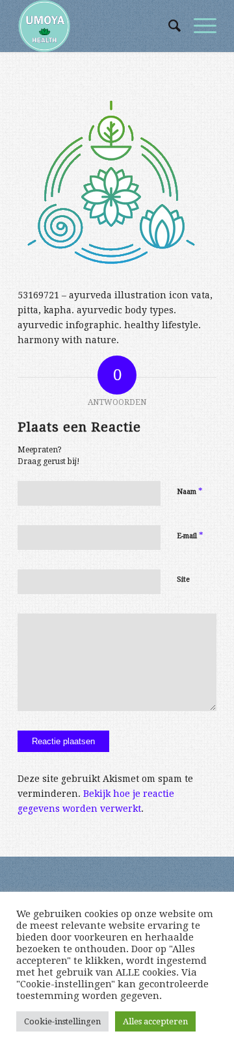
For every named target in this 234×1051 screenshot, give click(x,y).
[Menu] (198, 26)
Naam (190, 491)
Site (183, 579)
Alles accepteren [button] (155, 1021)
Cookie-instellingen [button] (62, 1021)
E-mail (190, 535)
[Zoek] (168, 26)
